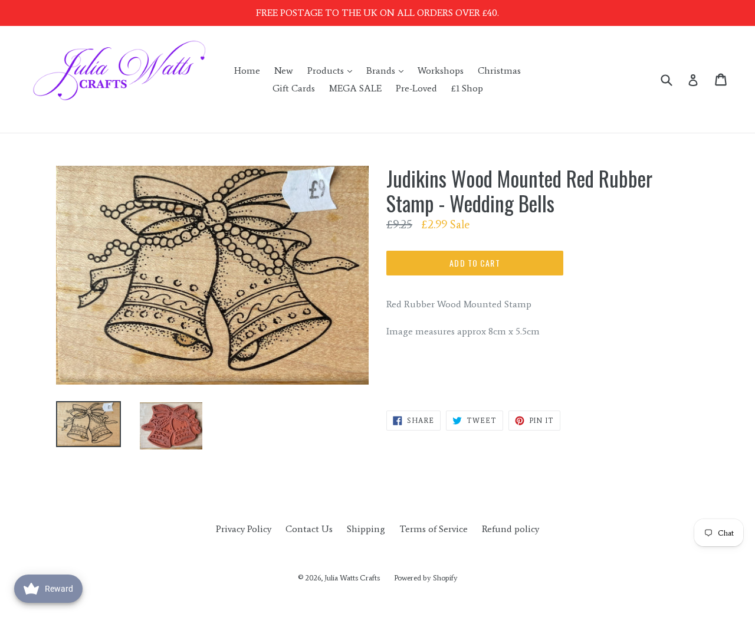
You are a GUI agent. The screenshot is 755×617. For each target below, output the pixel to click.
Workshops (441, 70)
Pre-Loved (416, 88)
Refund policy (510, 528)
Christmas (499, 70)
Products (332, 70)
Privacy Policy (243, 528)
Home (247, 70)
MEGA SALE (355, 88)
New (283, 70)
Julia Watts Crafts (352, 577)
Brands (387, 70)
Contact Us (309, 528)
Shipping (366, 528)
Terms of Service (433, 528)
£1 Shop (467, 88)
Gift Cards (294, 88)
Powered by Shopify (426, 577)
